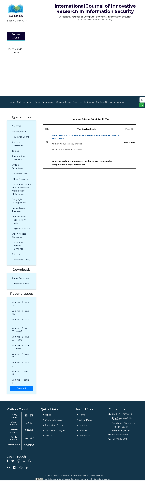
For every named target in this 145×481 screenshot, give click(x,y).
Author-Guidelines (17, 144)
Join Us (16, 254)
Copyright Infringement (19, 201)
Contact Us (102, 102)
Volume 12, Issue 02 (20, 356)
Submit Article (16, 36)
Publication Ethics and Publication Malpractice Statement (21, 189)
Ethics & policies (20, 179)
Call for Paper (85, 420)
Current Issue (63, 102)
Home (11, 102)
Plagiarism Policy (21, 228)
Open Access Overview (19, 235)
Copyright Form (20, 283)
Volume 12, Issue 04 (20, 321)
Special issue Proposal (18, 210)
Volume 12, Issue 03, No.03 (20, 330)
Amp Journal (117, 102)
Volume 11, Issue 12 (20, 373)
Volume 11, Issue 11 (20, 381)
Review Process (20, 173)
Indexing (89, 102)
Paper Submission (44, 102)
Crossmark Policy (21, 259)
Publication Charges (55, 430)
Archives (77, 102)
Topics (15, 151)
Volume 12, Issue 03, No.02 (20, 338)
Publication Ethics (54, 425)
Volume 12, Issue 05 (20, 304)
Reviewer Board (20, 136)
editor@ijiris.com (120, 434)
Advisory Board (20, 131)
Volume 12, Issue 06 (20, 312)
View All (21, 388)
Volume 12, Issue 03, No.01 (20, 347)
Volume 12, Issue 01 (20, 364)
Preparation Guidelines (18, 158)
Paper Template (21, 278)
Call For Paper (24, 102)
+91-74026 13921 (120, 439)
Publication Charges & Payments (18, 245)
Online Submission (18, 166)
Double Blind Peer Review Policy (19, 219)
